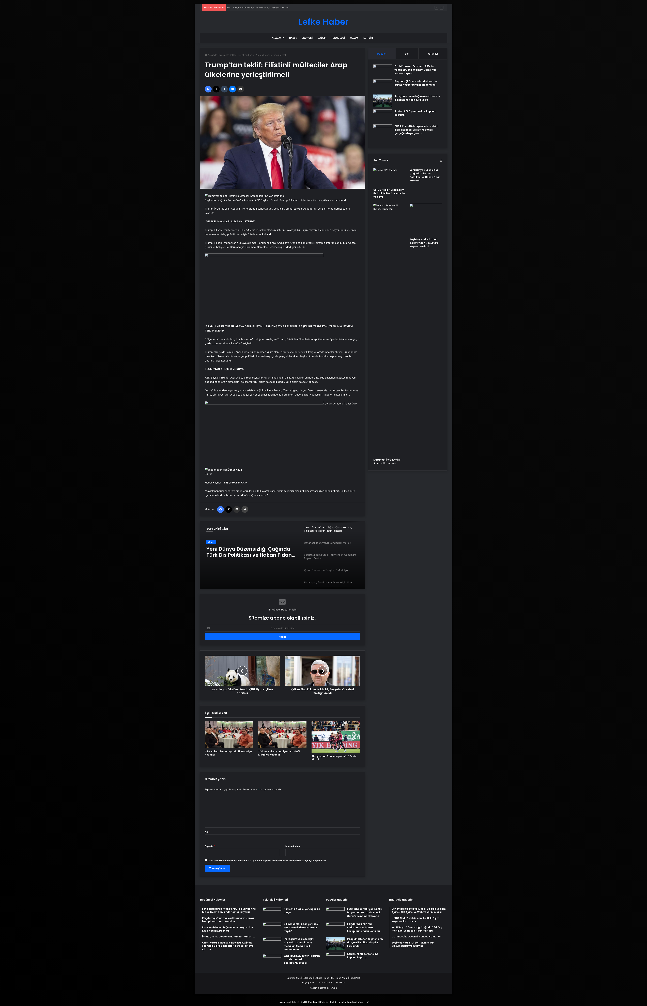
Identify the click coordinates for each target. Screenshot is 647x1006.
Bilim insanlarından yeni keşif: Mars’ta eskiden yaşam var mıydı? (302, 927)
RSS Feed (308, 978)
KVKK (333, 1002)
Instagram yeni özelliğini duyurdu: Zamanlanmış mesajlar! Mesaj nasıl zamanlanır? (299, 944)
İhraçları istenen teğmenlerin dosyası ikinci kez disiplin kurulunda (417, 98)
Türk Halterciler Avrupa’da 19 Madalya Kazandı (228, 753)
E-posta (210, 846)
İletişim (368, 37)
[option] (282, 555)
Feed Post (354, 978)
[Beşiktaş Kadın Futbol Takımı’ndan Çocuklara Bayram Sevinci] (426, 220)
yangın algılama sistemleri (323, 987)
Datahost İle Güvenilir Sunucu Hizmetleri (244, 552)
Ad (207, 831)
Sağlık (322, 37)
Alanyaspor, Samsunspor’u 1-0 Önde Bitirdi (334, 757)
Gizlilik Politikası (309, 1002)
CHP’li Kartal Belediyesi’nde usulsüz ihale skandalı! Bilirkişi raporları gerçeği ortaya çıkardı (416, 129)
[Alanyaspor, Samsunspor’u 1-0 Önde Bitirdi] (336, 737)
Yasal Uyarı (363, 1002)
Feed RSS (329, 978)
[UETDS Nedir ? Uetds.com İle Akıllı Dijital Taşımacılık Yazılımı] (389, 177)
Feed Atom (341, 978)
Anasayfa (278, 37)
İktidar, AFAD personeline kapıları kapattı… (362, 955)
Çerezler (323, 1002)
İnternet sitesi (292, 846)
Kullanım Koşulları (347, 1002)
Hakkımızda (284, 1002)
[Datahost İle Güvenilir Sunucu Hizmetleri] (389, 330)
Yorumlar (432, 53)
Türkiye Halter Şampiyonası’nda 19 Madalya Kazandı (279, 753)
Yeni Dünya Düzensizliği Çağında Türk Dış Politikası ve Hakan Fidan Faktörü (266, 7)
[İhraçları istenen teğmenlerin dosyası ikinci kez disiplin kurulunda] (382, 101)
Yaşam (353, 37)
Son (407, 53)
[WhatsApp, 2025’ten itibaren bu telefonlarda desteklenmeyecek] (272, 960)
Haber (293, 37)
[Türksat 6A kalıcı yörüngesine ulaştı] (272, 913)
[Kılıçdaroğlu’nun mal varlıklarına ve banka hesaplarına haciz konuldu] (382, 86)
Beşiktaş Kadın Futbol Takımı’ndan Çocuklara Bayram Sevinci (424, 243)
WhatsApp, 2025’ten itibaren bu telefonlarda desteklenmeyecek (302, 959)
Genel (211, 542)
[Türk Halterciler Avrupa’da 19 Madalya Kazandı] (229, 734)
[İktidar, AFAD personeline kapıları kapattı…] (382, 115)
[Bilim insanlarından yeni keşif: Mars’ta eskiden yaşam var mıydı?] (272, 928)
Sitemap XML (294, 978)
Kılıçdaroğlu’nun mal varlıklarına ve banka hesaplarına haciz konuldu (416, 83)
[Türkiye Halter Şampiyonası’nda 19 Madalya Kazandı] (282, 734)
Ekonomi (307, 37)
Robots (318, 978)
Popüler (382, 53)
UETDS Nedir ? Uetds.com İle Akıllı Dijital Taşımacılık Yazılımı (389, 193)
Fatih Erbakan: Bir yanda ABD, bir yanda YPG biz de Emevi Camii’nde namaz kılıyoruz (415, 70)
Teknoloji (338, 37)
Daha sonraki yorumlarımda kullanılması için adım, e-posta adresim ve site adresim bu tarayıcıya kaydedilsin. (267, 860)
